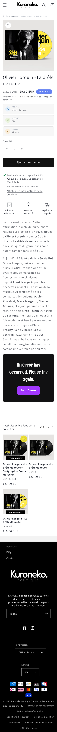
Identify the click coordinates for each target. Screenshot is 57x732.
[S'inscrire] (46, 613)
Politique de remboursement (40, 705)
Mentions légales (30, 728)
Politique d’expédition (43, 716)
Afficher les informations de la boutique (24, 192)
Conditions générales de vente (38, 722)
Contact (11, 558)
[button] (5, 5)
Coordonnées (14, 722)
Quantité (7, 141)
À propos (11, 546)
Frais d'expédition (25, 96)
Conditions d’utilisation (17, 716)
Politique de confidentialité (30, 711)
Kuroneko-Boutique (20, 701)
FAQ (8, 552)
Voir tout (45, 427)
